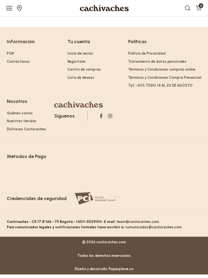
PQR (10, 53)
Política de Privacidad (146, 53)
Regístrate (76, 61)
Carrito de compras (84, 69)
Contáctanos (18, 61)
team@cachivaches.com (137, 222)
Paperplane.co (121, 269)
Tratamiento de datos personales (157, 61)
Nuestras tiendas (20, 8)
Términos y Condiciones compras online (161, 69)
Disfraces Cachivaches (26, 129)
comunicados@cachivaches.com (153, 227)
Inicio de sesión (80, 53)
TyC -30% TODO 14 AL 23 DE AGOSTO (160, 85)
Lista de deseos (80, 77)
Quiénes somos (20, 113)
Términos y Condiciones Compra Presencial (164, 77)
